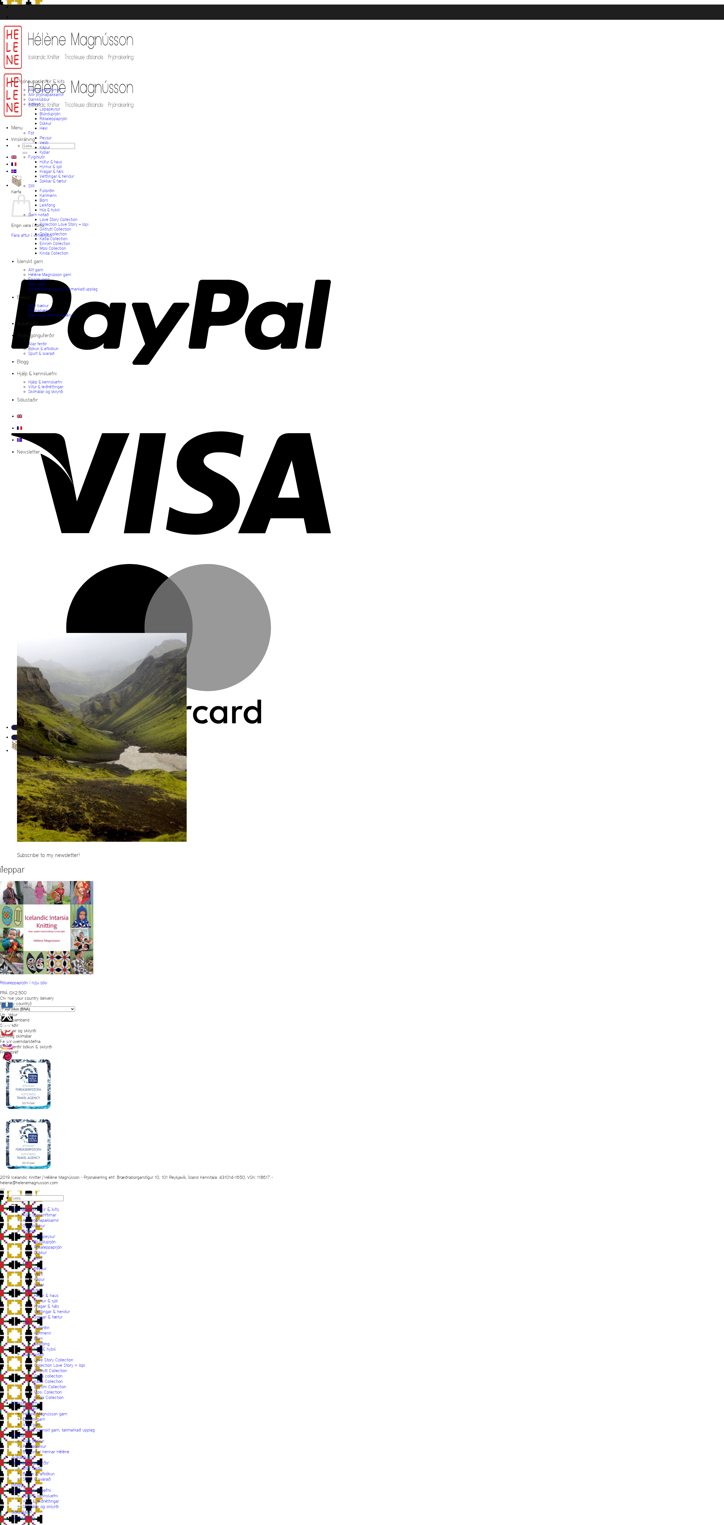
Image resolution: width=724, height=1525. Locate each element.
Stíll (31, 185)
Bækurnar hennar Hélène (50, 315)
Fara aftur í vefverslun (31, 235)
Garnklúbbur (39, 99)
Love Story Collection (58, 219)
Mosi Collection (53, 248)
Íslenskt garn (30, 261)
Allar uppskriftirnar (44, 89)
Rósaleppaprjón (53, 118)
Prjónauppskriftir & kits (41, 81)
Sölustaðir (27, 400)
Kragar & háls (51, 171)
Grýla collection (53, 233)
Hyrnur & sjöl (51, 166)
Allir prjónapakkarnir (46, 94)
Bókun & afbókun (43, 348)
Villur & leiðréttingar (45, 386)
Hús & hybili (50, 209)
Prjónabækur (39, 310)
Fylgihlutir (36, 157)
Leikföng (47, 205)
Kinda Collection (54, 253)
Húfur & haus (51, 161)
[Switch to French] (13, 164)
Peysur (45, 137)
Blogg (23, 362)
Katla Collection (54, 238)
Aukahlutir (27, 323)
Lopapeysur (50, 109)
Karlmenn (48, 195)
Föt (31, 133)
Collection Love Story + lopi (64, 224)
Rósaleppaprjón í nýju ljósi (23, 982)
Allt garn (35, 269)
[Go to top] (2, 1189)
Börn (44, 200)
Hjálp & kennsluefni (37, 373)
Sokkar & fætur (53, 181)
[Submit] (25, 153)
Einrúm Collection (55, 243)
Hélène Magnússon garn (49, 274)
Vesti (44, 142)
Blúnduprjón (50, 113)
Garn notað (38, 214)
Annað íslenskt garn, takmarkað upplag (63, 289)
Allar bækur (38, 305)
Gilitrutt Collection (55, 229)
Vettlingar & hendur (57, 176)
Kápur (45, 147)
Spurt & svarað (41, 353)
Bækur (24, 297)
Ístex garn (37, 284)
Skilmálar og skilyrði (45, 391)
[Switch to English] (13, 157)
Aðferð (34, 104)
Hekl (44, 128)
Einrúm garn (39, 279)
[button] (17, 128)
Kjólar (45, 152)
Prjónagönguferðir (36, 335)
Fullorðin (47, 190)
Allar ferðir (37, 343)
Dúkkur (45, 123)
